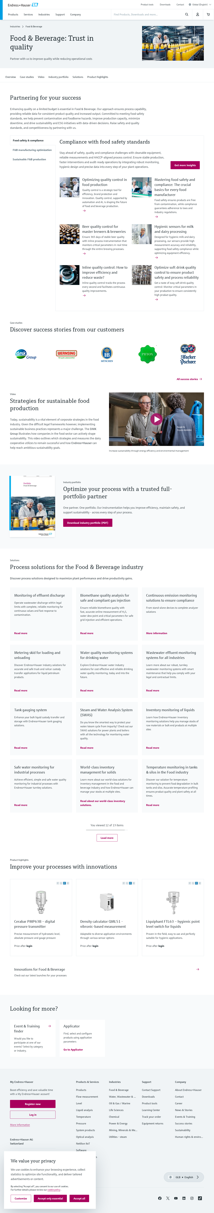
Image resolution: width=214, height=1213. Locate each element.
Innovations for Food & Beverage (39, 969)
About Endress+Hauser (188, 1090)
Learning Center (151, 1110)
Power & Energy (118, 1123)
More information (20, 1124)
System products (85, 1130)
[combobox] (202, 4)
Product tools (147, 4)
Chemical (114, 1116)
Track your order (151, 1116)
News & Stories (183, 1110)
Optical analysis (85, 1136)
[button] (10, 76)
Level (79, 1103)
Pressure (81, 1123)
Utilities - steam (118, 1136)
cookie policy (53, 1189)
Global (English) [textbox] (200, 4)
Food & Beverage (119, 1090)
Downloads (165, 4)
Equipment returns (152, 1123)
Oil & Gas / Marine (119, 1103)
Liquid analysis (84, 1110)
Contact (180, 4)
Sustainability (182, 1130)
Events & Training (185, 1116)
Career (178, 1103)
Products (81, 1090)
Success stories (183, 1123)
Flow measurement (87, 1096)
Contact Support (151, 1090)
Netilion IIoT (83, 1143)
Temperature (83, 1116)
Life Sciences (116, 1110)
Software (81, 1150)
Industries (15, 26)
